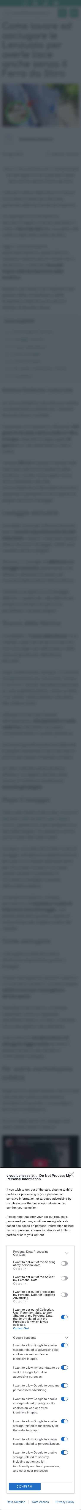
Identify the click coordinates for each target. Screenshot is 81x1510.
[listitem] (40, 1253)
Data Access (40, 1502)
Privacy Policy (65, 1502)
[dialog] (40, 1339)
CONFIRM (25, 1486)
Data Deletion (16, 1502)
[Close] (72, 1176)
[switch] (64, 1263)
